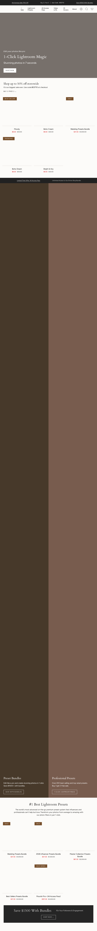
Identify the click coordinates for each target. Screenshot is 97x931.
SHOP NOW (10, 70)
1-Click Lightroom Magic (64, 792)
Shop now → (48, 917)
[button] (33, 9)
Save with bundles (14, 792)
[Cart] (92, 9)
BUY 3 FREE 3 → (10, 91)
